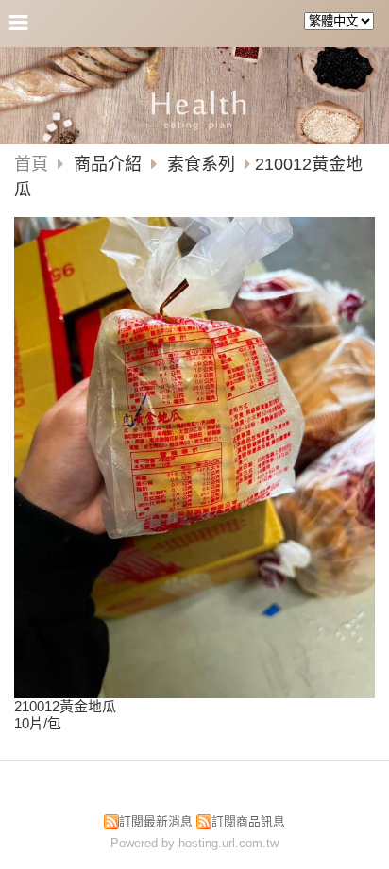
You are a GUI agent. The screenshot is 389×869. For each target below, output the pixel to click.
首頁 (31, 164)
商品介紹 (110, 164)
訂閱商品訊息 (248, 821)
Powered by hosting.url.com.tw (194, 843)
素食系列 (201, 164)
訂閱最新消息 (156, 821)
